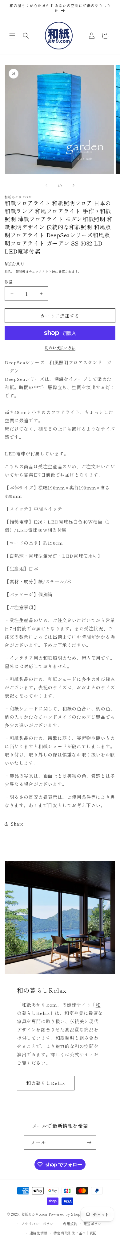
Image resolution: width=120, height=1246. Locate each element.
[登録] (89, 1142)
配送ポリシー (94, 1223)
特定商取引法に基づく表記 (75, 1232)
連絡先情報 (39, 1232)
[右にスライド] (73, 185)
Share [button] (17, 824)
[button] (12, 35)
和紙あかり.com (34, 1214)
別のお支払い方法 (60, 347)
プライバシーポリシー (39, 1223)
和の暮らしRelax (45, 1083)
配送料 (21, 271)
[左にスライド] (46, 185)
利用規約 (70, 1223)
